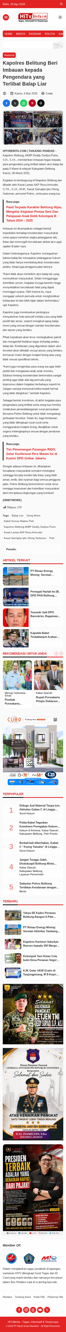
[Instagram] (26, 1310)
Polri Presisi (50, 834)
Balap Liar (17, 515)
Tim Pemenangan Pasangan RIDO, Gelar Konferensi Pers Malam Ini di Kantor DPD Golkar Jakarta (31, 454)
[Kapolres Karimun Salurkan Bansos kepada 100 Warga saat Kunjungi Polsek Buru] (13, 944)
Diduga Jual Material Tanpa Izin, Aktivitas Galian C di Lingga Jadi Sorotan (39, 809)
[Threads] (33, 1310)
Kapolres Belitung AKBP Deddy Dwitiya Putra (30, 526)
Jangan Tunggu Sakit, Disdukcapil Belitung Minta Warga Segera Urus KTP (36, 863)
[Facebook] (19, 1310)
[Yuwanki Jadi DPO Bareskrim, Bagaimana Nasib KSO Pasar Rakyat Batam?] (16, 617)
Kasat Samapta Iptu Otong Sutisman (25, 538)
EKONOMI (35, 33)
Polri (51, 538)
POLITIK (50, 33)
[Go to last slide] (56, 654)
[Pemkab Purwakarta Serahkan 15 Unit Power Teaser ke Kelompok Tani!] (17, 675)
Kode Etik (39, 1297)
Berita (22, 891)
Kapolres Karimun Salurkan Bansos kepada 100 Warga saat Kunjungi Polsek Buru (40, 945)
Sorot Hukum (27, 813)
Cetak (49, 93)
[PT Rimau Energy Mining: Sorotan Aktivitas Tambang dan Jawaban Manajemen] (16, 576)
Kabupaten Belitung (30, 834)
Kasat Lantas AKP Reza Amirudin (23, 532)
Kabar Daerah (44, 693)
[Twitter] (47, 1310)
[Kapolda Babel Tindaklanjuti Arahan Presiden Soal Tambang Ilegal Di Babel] (16, 638)
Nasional (9, 55)
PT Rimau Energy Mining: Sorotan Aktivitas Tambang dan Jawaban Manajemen (40, 931)
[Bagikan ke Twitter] (15, 103)
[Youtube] (40, 1310)
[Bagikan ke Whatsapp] (23, 103)
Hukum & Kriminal (29, 830)
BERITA (20, 33)
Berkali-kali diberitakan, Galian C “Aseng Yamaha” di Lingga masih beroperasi (38, 846)
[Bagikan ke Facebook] (6, 103)
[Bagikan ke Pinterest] (32, 103)
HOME (8, 33)
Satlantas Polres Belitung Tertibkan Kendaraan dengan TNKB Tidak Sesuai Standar (37, 887)
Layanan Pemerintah (31, 874)
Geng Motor (34, 515)
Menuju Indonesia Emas (15, 694)
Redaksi (7, 1297)
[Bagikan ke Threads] (41, 103)
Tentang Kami (23, 1297)
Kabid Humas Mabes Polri (19, 521)
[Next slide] (61, 654)
